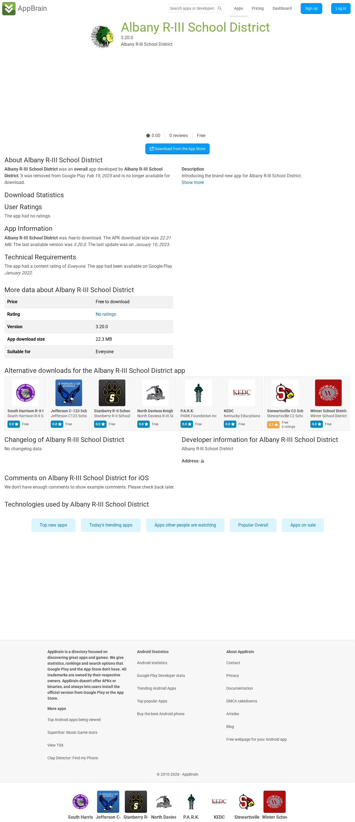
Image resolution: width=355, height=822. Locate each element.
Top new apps (53, 525)
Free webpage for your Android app (256, 739)
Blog (230, 726)
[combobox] (192, 8)
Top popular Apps (152, 701)
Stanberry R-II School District (112, 411)
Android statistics (152, 663)
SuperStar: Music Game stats (72, 732)
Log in (341, 8)
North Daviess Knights (155, 411)
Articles (232, 714)
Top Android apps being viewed (74, 719)
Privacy (232, 675)
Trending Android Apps (156, 688)
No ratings (106, 314)
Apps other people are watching (185, 525)
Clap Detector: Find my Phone (72, 758)
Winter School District (328, 411)
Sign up (311, 8)
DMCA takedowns (241, 701)
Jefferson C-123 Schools (69, 411)
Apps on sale (303, 525)
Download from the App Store (179, 148)
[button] (266, 461)
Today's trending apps (110, 525)
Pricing (258, 8)
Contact (233, 663)
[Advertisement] (170, 93)
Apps (238, 8)
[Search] (219, 8)
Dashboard (282, 8)
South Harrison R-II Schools (25, 411)
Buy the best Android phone (160, 714)
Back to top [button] (341, 771)
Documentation (239, 688)
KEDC (229, 411)
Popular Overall (253, 525)
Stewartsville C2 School (285, 411)
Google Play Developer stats (161, 675)
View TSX (55, 745)
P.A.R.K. (187, 411)
